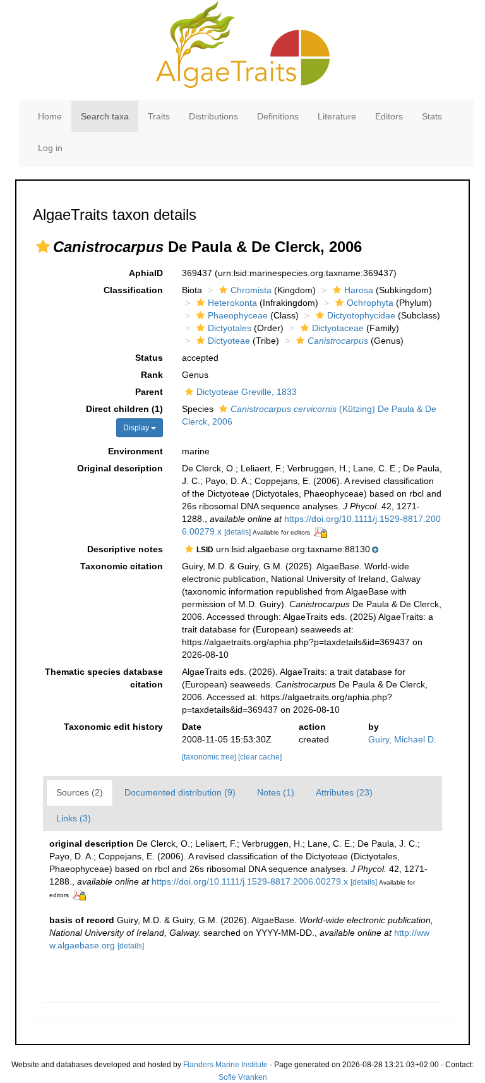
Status (149, 358)
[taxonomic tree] (210, 757)
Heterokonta (232, 303)
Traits (159, 116)
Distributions (213, 116)
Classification (133, 290)
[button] (43, 246)
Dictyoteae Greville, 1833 (246, 392)
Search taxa (105, 116)
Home (50, 116)
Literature (337, 116)
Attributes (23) (344, 792)
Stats (432, 116)
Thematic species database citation (104, 678)
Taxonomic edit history (113, 727)
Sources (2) (79, 792)
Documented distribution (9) (180, 792)
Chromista (251, 290)
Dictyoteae (229, 341)
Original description (120, 468)
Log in (50, 148)
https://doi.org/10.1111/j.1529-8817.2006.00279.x (250, 881)
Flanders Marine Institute (225, 1064)
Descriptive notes (125, 549)
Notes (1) (275, 792)
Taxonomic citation (121, 566)
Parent (149, 392)
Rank (152, 375)
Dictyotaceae (338, 328)
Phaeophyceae (238, 315)
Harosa (358, 290)
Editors (389, 116)
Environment (135, 451)
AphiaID (146, 273)
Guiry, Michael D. (402, 739)
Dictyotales (229, 328)
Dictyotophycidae (361, 315)
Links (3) (73, 818)
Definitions (278, 116)
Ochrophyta (370, 303)
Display (137, 427)
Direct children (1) (124, 409)
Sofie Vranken (243, 1077)
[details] (237, 532)
